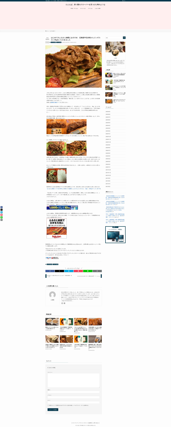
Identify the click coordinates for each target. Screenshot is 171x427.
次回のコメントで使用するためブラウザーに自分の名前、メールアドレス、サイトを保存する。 (69, 405)
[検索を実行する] (124, 37)
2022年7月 (108, 150)
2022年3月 (108, 161)
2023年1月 (108, 133)
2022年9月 (108, 144)
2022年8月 (108, 147)
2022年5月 (108, 156)
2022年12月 (108, 136)
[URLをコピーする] (97, 271)
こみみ (52, 299)
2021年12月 (108, 169)
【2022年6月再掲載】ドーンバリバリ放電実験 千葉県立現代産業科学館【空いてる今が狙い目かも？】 (115, 197)
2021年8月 (108, 181)
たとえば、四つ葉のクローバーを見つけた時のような (85, 4)
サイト (49, 400)
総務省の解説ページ (55, 102)
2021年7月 (108, 183)
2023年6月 (108, 119)
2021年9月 (108, 178)
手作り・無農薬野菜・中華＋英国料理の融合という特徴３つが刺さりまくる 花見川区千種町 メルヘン (115, 215)
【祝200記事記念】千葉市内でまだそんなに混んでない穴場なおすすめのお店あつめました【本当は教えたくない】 (115, 208)
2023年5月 (108, 122)
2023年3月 (108, 128)
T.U (114, 204)
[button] (50, 271)
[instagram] (62, 303)
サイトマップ (75, 422)
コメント (50, 372)
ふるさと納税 (59, 42)
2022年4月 (108, 158)
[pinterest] (64, 303)
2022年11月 (108, 139)
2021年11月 (108, 172)
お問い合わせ (96, 422)
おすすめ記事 (53, 42)
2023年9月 (108, 111)
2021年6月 (108, 186)
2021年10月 (108, 175)
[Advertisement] (85, 20)
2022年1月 (108, 167)
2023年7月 (108, 117)
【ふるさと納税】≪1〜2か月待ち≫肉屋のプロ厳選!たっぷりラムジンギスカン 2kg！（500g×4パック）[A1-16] (73, 188)
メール (49, 395)
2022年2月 (108, 164)
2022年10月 (108, 142)
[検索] (125, 0)
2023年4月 (108, 125)
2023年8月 (108, 114)
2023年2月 (108, 131)
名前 (49, 389)
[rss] (123, 0)
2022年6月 (108, 153)
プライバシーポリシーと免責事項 (85, 422)
